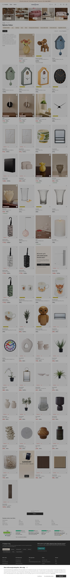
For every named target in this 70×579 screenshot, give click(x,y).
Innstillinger (39, 576)
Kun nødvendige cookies (48, 576)
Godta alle (61, 576)
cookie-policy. (52, 573)
